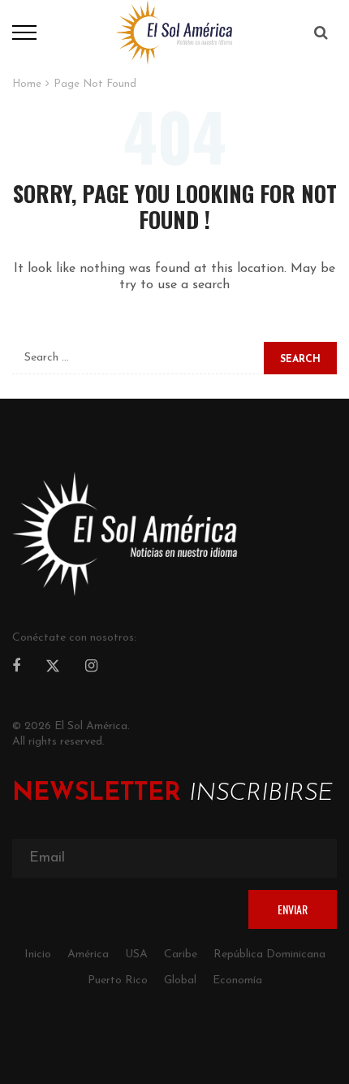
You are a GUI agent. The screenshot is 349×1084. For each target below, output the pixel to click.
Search (300, 360)
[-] (174, 31)
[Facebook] (16, 667)
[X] (52, 668)
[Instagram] (91, 667)
